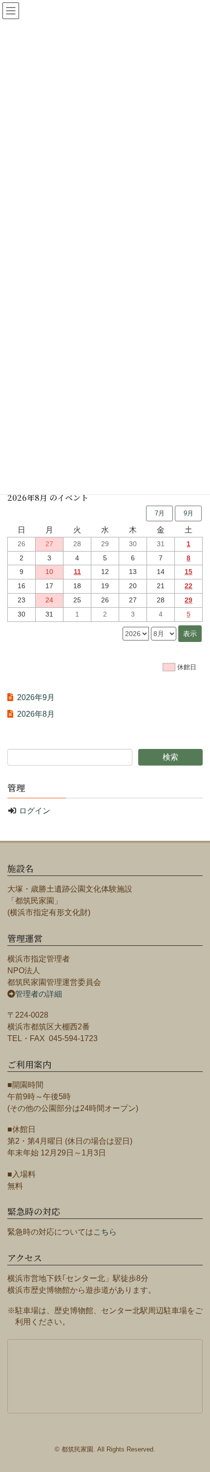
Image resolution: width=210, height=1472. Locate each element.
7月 (160, 513)
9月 (188, 513)
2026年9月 (36, 697)
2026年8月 (36, 714)
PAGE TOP (205, 1415)
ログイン (34, 811)
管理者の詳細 (38, 994)
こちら (105, 1232)
